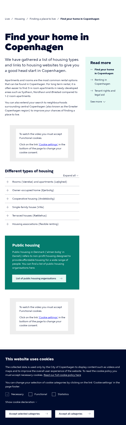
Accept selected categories (24, 413)
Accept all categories (71, 413)
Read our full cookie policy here (62, 375)
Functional (40, 394)
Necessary (17, 394)
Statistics (63, 394)
